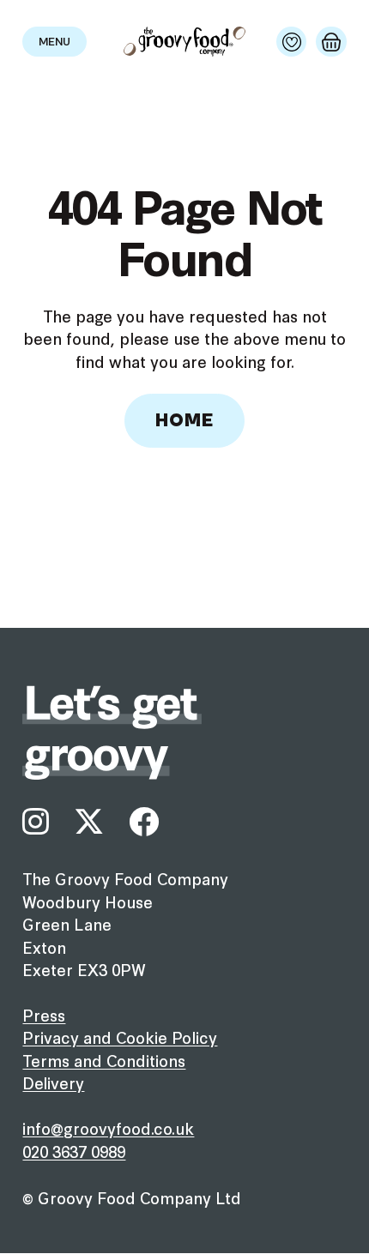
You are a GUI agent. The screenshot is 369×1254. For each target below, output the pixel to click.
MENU (54, 42)
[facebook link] (144, 822)
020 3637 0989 (73, 1151)
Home (184, 420)
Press (43, 1015)
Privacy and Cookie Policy (119, 1037)
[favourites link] (291, 42)
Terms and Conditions (103, 1060)
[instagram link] (35, 822)
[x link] (89, 822)
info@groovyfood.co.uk (108, 1128)
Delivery (53, 1082)
